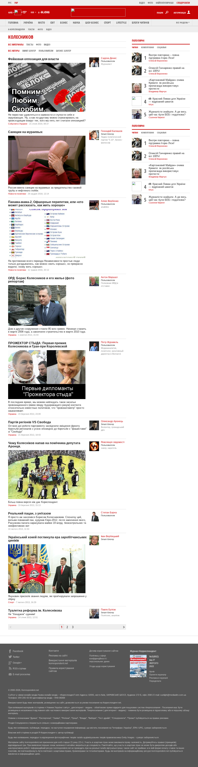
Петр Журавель (109, 342)
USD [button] (33, 12)
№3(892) (154, 656)
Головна (13, 22)
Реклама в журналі (158, 678)
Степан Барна (109, 512)
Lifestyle (121, 22)
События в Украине (17, 124)
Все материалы (16, 44)
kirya (151, 104)
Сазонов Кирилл (157, 117)
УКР (16, 2)
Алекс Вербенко (110, 201)
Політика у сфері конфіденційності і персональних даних (99, 658)
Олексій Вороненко (158, 61)
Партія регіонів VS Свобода (29, 422)
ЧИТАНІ (135, 47)
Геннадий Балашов (111, 131)
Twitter (16, 657)
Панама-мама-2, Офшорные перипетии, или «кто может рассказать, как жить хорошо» (45, 203)
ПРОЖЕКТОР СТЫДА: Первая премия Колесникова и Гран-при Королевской (37, 344)
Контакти (54, 650)
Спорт (107, 22)
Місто (41, 22)
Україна (28, 22)
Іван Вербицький (110, 536)
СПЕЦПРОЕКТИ (183, 2)
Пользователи (46, 50)
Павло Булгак (108, 609)
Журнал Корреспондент (143, 651)
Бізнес (63, 22)
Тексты (29, 44)
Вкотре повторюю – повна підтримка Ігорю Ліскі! (164, 56)
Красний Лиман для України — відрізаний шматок (167, 100)
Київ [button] (10, 12)
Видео (47, 44)
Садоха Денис (109, 58)
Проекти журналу (157, 674)
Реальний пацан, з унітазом (29, 513)
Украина (12, 335)
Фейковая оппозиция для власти (33, 59)
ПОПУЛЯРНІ (138, 40)
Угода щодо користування (102, 666)
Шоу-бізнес (92, 22)
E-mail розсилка (21, 674)
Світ (52, 22)
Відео (49, 29)
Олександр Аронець (112, 421)
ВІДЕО (142, 2)
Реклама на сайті (58, 655)
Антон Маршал (109, 277)
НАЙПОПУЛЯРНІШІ (165, 2)
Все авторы (14, 50)
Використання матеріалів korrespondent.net (63, 662)
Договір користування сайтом (103, 651)
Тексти (31, 29)
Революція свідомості (113, 442)
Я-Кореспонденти (16, 29)
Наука (76, 22)
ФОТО (150, 2)
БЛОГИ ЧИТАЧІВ (140, 22)
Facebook (18, 651)
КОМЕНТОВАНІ (147, 47)
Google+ (17, 662)
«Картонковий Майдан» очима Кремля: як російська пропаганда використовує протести (166, 84)
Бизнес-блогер (63, 50)
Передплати (155, 681)
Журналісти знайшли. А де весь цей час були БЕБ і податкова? (167, 113)
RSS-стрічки (19, 668)
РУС (10, 2)
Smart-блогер (29, 50)
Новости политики (17, 194)
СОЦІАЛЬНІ (161, 47)
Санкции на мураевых (25, 132)
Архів (151, 671)
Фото (40, 29)
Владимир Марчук (157, 91)
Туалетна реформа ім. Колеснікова (35, 610)
